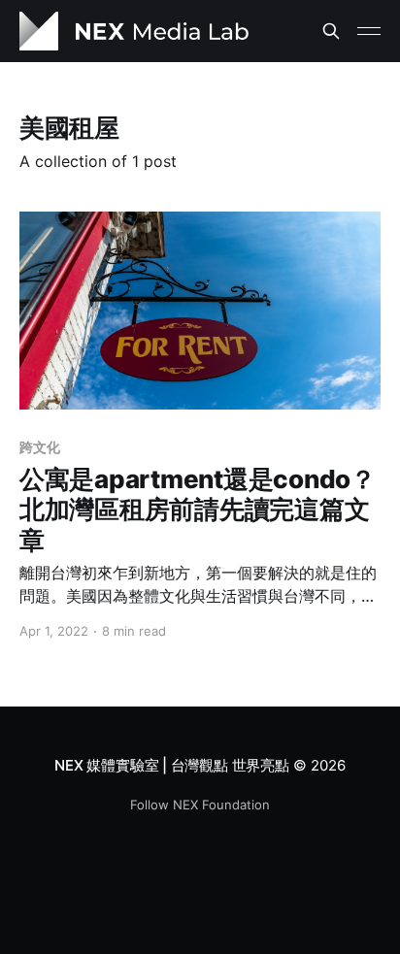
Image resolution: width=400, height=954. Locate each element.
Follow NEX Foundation (200, 804)
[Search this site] (331, 31)
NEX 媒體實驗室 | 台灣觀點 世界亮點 (171, 765)
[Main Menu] (368, 31)
